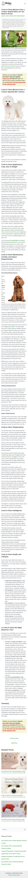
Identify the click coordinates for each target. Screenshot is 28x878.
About (18, 875)
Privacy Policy (12, 875)
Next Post (14, 743)
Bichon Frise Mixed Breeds (17, 16)
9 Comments (3, 797)
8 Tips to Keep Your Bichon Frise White (12, 795)
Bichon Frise (9, 772)
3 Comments (3, 772)
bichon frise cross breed (7, 66)
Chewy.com (6, 78)
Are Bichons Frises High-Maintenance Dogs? (13, 771)
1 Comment (3, 821)
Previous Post (14, 738)
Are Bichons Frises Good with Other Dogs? (13, 819)
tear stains (12, 326)
